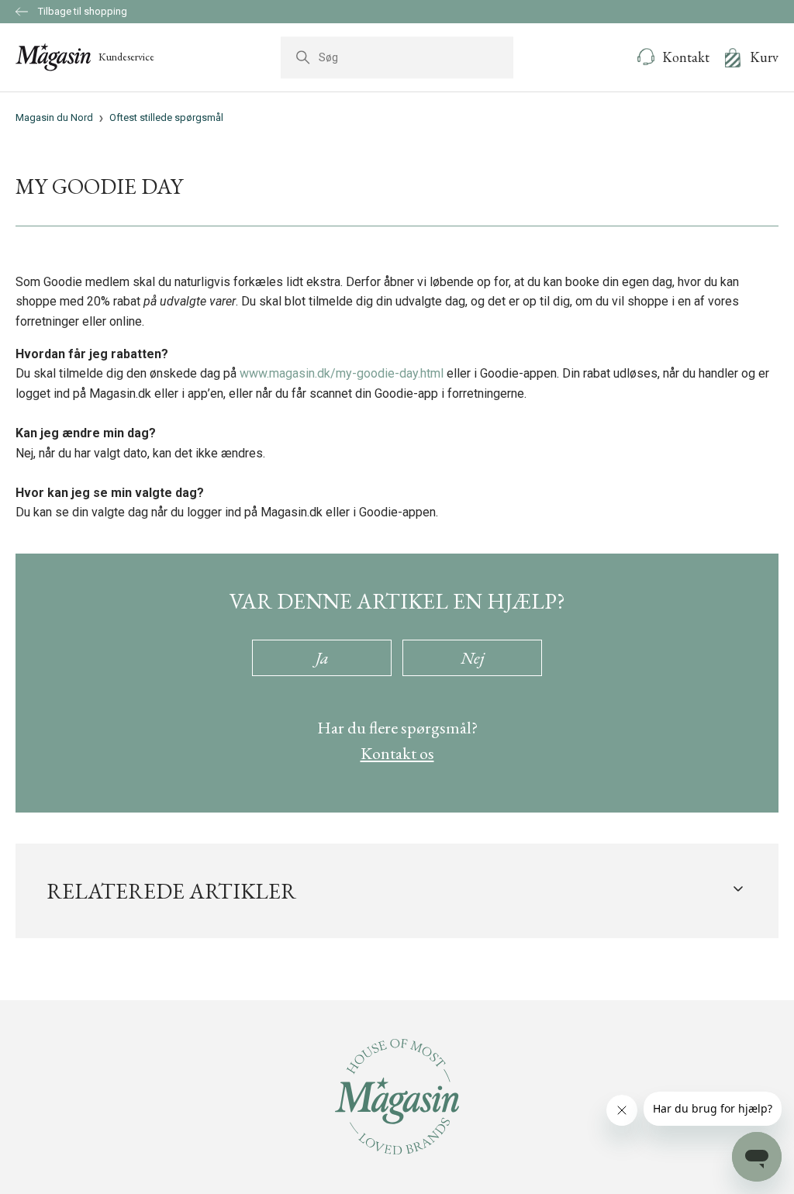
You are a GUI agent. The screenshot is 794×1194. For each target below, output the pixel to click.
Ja (322, 658)
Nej (473, 658)
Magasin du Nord (54, 117)
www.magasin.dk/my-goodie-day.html (342, 373)
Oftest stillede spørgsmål (166, 117)
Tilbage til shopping (81, 11)
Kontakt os (397, 753)
